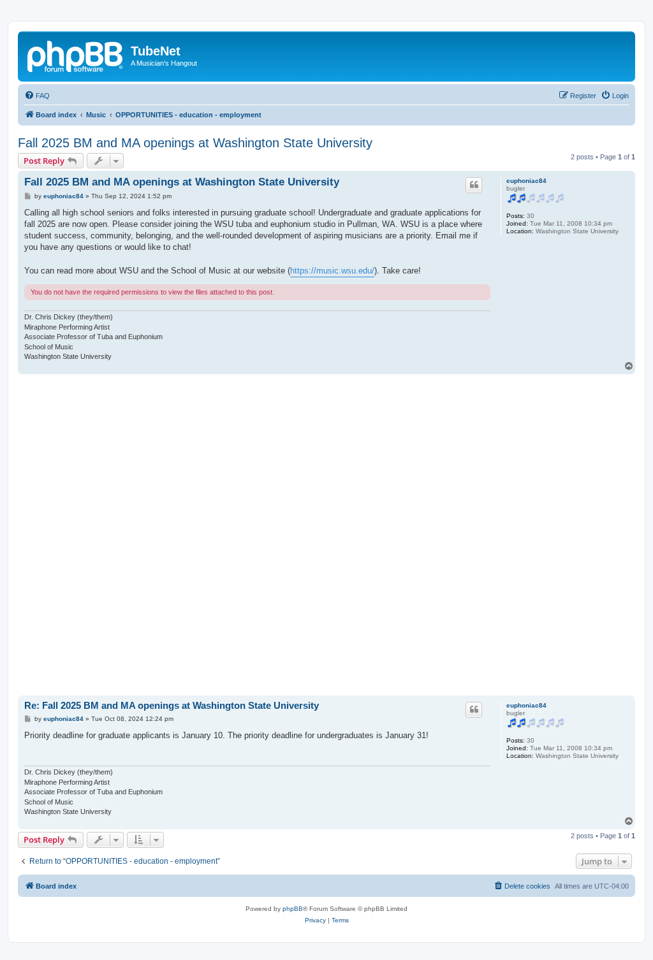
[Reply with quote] (474, 185)
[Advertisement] (326, 535)
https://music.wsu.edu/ (332, 270)
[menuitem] (37, 95)
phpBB (292, 908)
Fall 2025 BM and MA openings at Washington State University (195, 143)
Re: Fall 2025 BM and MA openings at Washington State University (171, 705)
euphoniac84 (526, 180)
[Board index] (76, 54)
